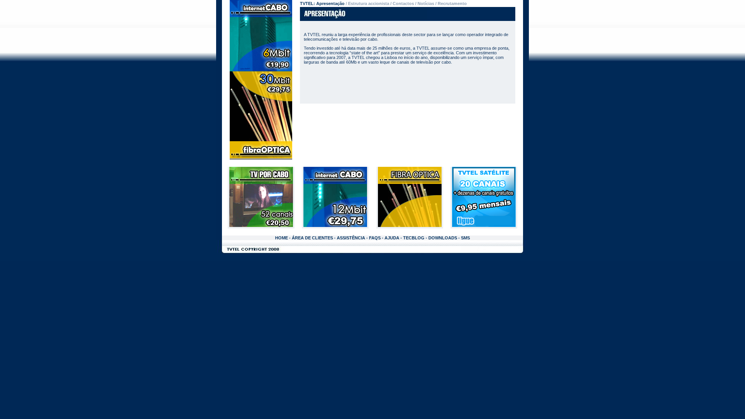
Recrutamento (452, 3)
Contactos (403, 3)
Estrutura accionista (368, 3)
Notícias (426, 3)
